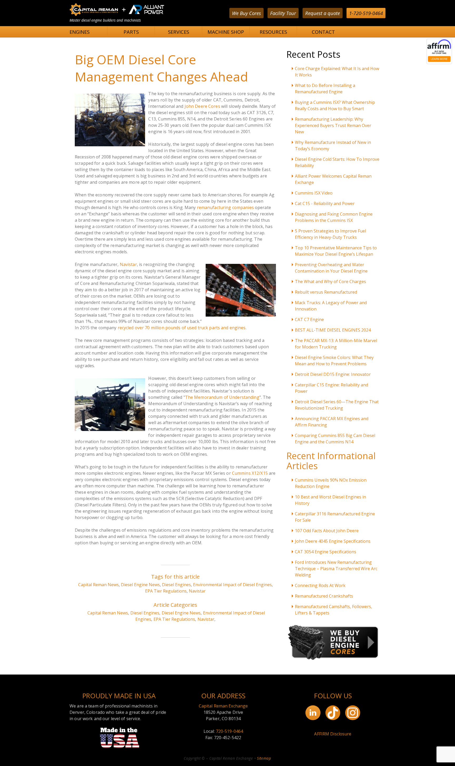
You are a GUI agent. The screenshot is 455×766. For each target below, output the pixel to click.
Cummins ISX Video (314, 193)
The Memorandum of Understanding (222, 397)
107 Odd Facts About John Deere (327, 531)
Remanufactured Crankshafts (324, 596)
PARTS (131, 31)
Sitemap (264, 758)
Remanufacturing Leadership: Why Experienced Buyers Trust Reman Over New (333, 125)
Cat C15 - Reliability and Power (325, 203)
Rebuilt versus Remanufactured (326, 292)
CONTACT (323, 31)
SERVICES (178, 31)
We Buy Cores (246, 13)
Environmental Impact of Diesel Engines (232, 585)
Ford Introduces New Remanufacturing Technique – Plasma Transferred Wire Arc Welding (336, 568)
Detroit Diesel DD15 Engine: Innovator (333, 374)
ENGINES (80, 31)
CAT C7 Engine (309, 319)
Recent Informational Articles (331, 461)
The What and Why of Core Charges (330, 281)
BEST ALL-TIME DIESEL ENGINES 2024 (333, 330)
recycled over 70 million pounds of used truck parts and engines (182, 328)
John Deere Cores (202, 106)
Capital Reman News (98, 585)
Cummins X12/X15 (250, 473)
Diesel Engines (176, 585)
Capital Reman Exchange (223, 706)
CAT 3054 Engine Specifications (325, 552)
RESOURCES (273, 31)
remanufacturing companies (225, 207)
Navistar (128, 264)
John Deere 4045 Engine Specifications (332, 541)
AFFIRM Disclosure (332, 734)
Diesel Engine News (140, 585)
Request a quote (322, 13)
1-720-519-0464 (366, 13)
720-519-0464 (229, 731)
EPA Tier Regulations (166, 591)
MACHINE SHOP (225, 31)
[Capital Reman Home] (117, 15)
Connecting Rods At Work (320, 585)
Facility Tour (283, 13)
